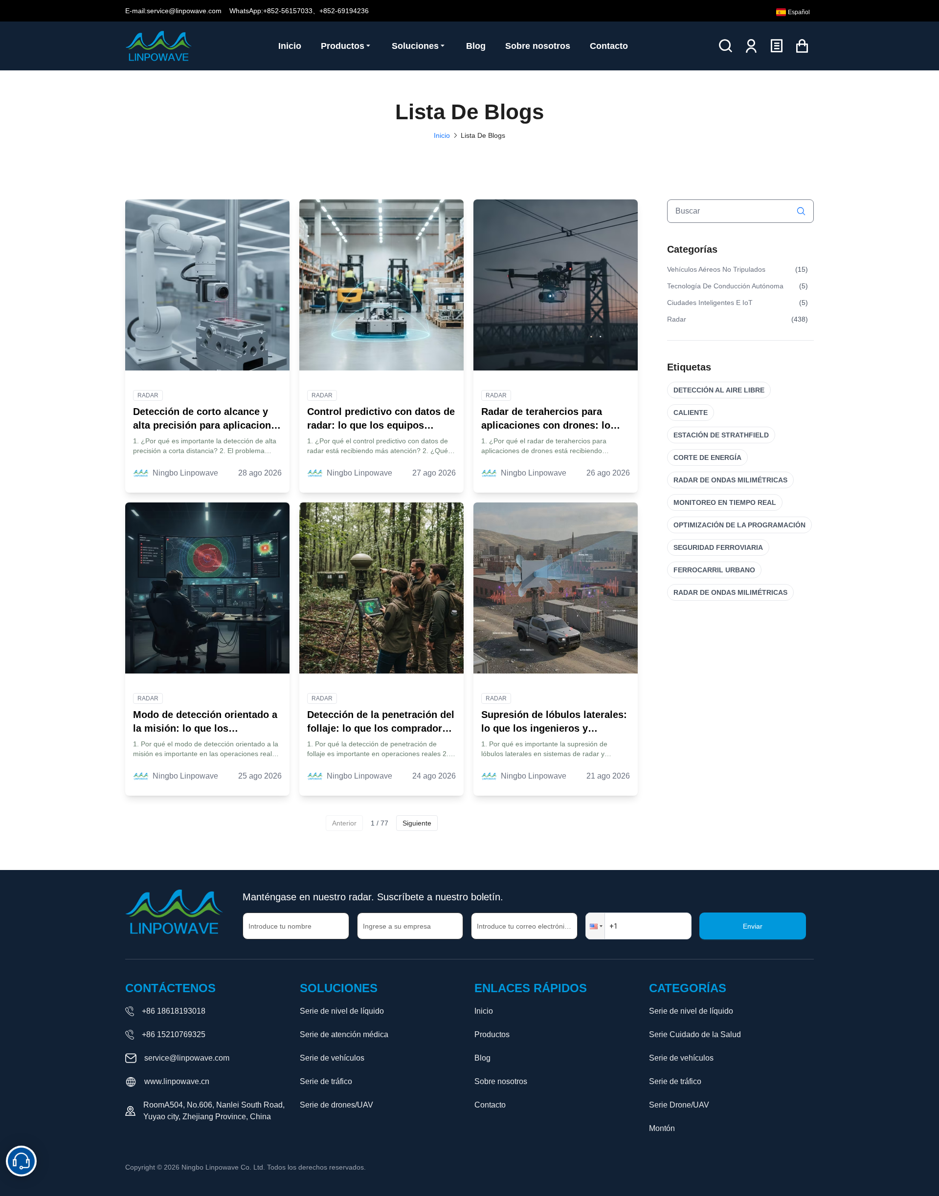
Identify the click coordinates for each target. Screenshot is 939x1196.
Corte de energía (707, 457)
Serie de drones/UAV (336, 1105)
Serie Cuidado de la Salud (695, 1034)
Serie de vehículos (332, 1058)
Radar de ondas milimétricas (730, 480)
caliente (690, 412)
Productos (492, 1034)
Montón (662, 1128)
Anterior (344, 823)
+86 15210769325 (173, 1034)
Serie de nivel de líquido (342, 1011)
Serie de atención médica (344, 1034)
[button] (595, 926)
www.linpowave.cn (176, 1081)
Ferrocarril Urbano (714, 570)
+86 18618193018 (173, 1011)
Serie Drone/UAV (679, 1105)
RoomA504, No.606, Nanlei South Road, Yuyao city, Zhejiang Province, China (214, 1111)
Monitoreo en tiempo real (724, 502)
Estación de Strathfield (721, 435)
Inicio (442, 135)
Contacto (490, 1105)
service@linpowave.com (186, 1058)
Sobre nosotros (500, 1081)
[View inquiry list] (776, 46)
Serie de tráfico (326, 1081)
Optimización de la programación (739, 525)
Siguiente (416, 823)
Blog (482, 1058)
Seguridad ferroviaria (718, 547)
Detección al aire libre (718, 390)
